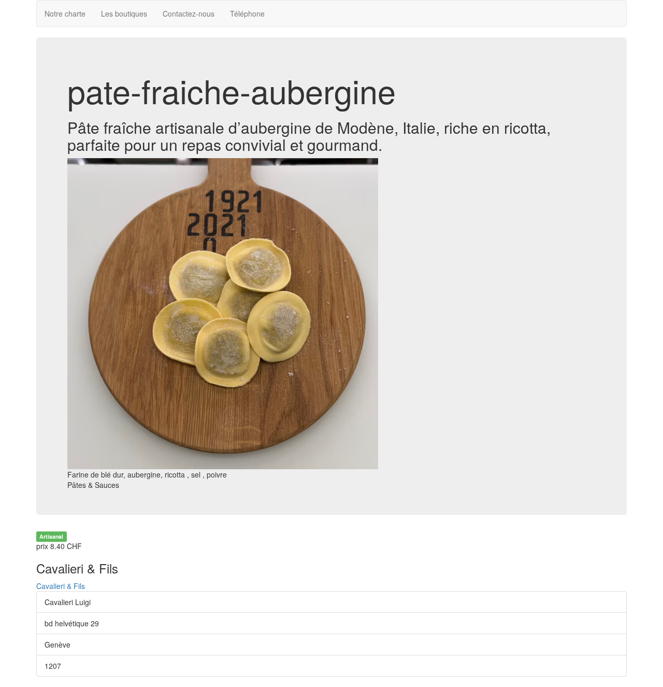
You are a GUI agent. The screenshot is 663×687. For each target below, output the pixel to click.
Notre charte (65, 13)
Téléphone (247, 13)
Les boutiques (124, 13)
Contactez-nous (188, 13)
